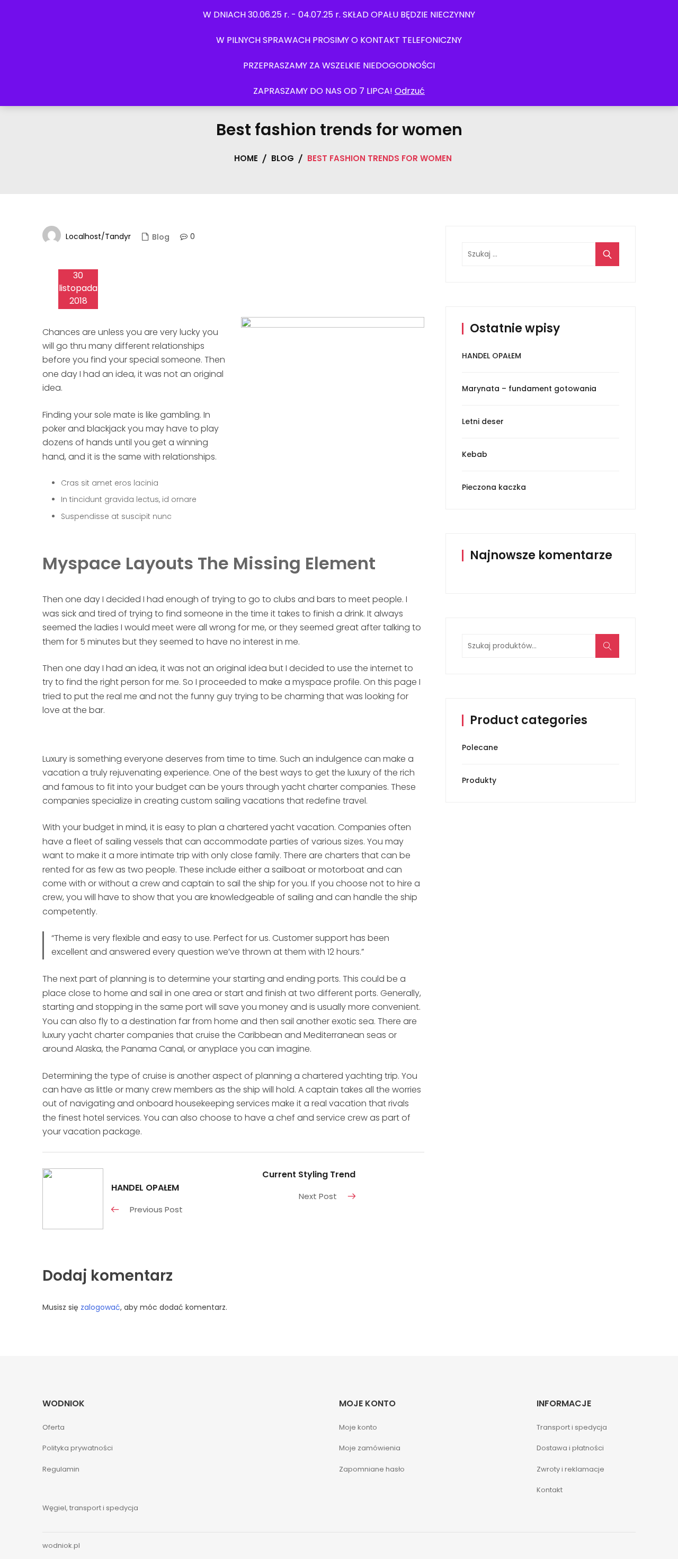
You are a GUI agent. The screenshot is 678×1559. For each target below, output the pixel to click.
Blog (161, 237)
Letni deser (483, 421)
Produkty (479, 780)
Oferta (53, 1427)
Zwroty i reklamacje (570, 1469)
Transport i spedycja (572, 1427)
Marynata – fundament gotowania (529, 388)
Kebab (474, 454)
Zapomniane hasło (372, 1469)
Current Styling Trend (308, 1174)
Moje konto (358, 1427)
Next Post (318, 1196)
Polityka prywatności (77, 1448)
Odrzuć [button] (410, 91)
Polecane (480, 747)
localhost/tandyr (98, 236)
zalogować (100, 1307)
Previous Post (156, 1209)
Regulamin (60, 1469)
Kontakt (550, 1490)
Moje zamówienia (369, 1448)
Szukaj (610, 651)
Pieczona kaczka (494, 487)
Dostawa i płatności (570, 1448)
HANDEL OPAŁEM (145, 1188)
